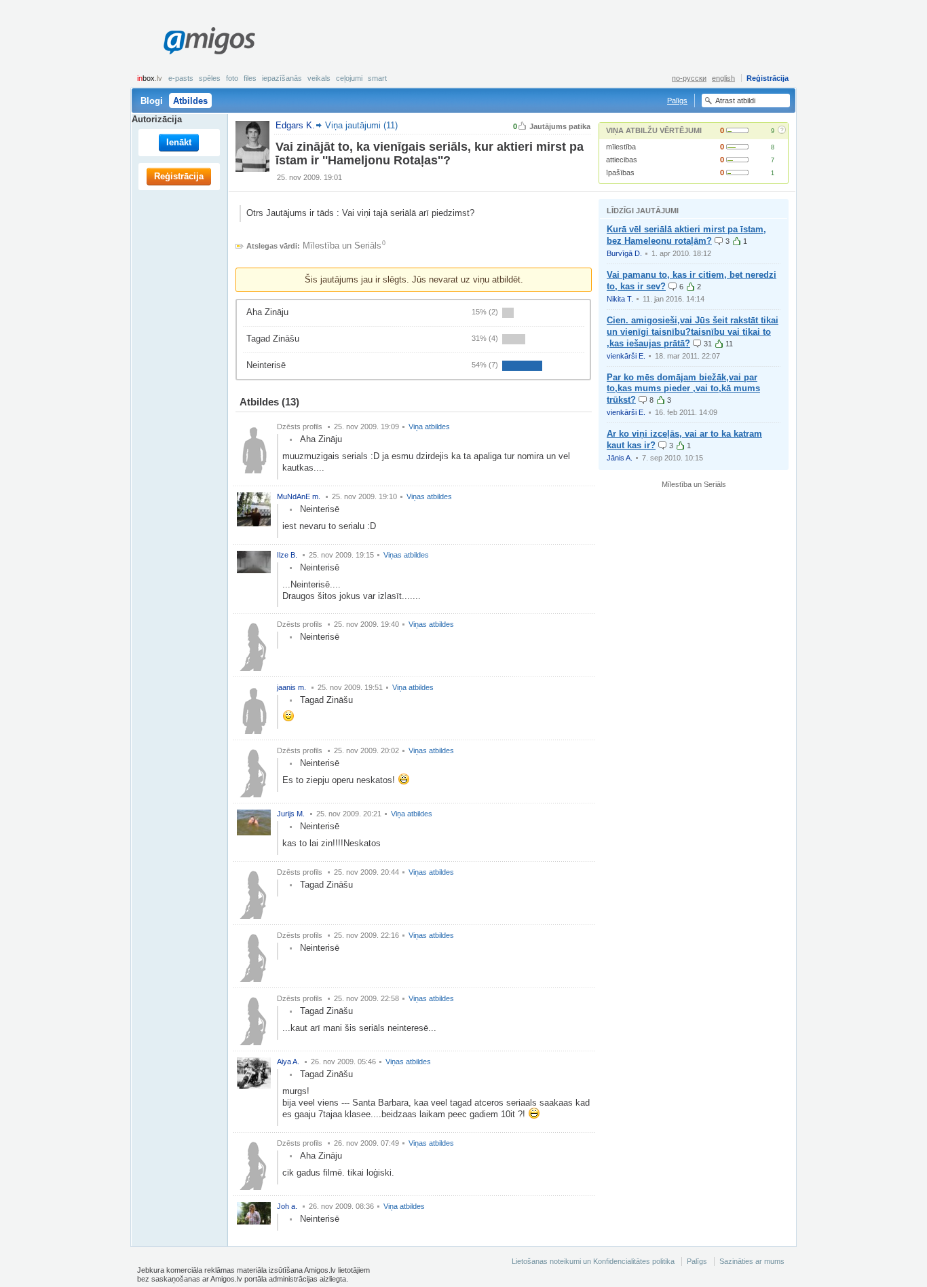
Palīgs (677, 100)
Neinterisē (266, 365)
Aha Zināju (267, 312)
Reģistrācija (767, 78)
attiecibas (621, 160)
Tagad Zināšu (272, 338)
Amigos (209, 40)
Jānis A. (619, 458)
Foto (232, 78)
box (149, 78)
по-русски (689, 78)
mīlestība (621, 147)
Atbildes (190, 101)
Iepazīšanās (282, 78)
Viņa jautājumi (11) (361, 125)
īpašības (620, 172)
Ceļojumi (349, 78)
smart (377, 78)
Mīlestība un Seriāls (342, 245)
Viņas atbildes (429, 496)
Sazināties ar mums (751, 1261)
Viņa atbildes (429, 426)
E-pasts (180, 78)
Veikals (318, 78)
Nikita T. (620, 299)
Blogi (151, 101)
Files (250, 78)
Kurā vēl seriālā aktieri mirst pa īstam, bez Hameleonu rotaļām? (686, 235)
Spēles (210, 78)
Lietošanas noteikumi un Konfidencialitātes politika (593, 1261)
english (723, 78)
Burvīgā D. (624, 253)
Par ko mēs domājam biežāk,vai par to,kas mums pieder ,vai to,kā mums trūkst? (683, 388)
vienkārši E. (626, 356)
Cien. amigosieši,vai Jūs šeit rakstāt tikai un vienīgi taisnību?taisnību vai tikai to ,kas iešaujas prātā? (692, 331)
